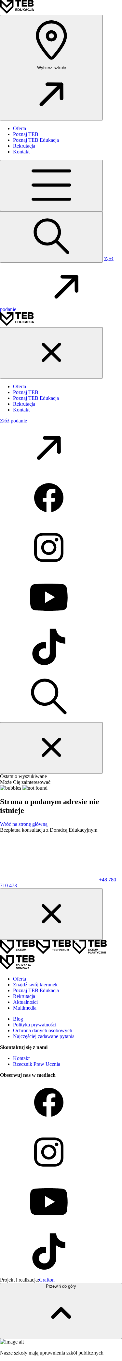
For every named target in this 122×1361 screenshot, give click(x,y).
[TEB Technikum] (54, 952)
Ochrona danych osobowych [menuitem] (42, 1030)
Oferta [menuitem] (19, 128)
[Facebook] (49, 520)
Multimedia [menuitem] (24, 1008)
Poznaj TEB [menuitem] (25, 134)
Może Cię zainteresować (25, 782)
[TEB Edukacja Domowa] (17, 968)
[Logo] (17, 12)
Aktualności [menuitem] (25, 1002)
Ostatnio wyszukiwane (23, 776)
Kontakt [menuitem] (21, 151)
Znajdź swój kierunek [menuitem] (35, 984)
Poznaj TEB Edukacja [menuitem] (36, 140)
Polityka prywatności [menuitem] (34, 1024)
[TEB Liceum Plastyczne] (89, 952)
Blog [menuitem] (18, 1019)
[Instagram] (49, 570)
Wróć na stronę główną (23, 824)
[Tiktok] (49, 669)
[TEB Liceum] (18, 952)
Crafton (47, 1280)
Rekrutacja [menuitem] (24, 146)
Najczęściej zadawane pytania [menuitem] (44, 1036)
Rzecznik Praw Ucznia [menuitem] (36, 1064)
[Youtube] (49, 619)
